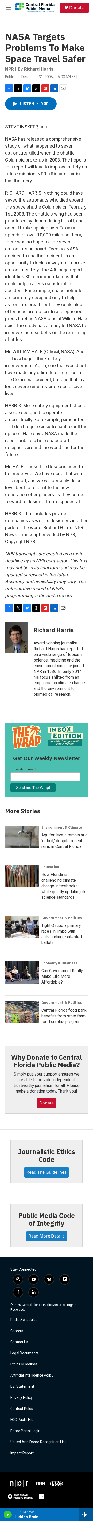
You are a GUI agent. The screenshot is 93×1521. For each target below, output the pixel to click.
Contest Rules (21, 1409)
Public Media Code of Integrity (46, 1219)
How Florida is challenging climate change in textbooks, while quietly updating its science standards (63, 886)
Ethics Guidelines (24, 1364)
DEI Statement (22, 1386)
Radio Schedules (23, 1320)
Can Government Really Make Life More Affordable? (62, 976)
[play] (8, 1514)
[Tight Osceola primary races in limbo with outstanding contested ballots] (22, 927)
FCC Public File (22, 1420)
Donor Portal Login (25, 1431)
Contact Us (19, 1342)
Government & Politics (61, 918)
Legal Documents (24, 1353)
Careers (16, 1331)
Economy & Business (59, 963)
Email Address (23, 769)
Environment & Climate (61, 827)
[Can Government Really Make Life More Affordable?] (22, 972)
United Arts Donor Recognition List (38, 1442)
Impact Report (22, 1453)
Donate (76, 7)
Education (50, 867)
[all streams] (86, 1514)
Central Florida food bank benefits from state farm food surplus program (64, 1016)
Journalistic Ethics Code (46, 1155)
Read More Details (47, 1236)
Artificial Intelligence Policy (31, 1375)
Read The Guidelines (46, 1172)
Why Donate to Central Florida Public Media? (46, 1061)
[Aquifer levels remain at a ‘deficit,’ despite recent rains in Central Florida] (22, 837)
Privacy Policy (21, 1398)
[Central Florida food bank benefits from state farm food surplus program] (22, 1012)
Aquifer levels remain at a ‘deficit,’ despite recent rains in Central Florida (64, 841)
